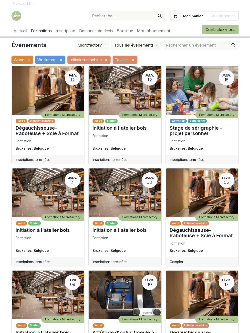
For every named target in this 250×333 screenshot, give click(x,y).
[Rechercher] (160, 15)
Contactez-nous (220, 29)
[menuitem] (20, 31)
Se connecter (222, 15)
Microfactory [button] (90, 45)
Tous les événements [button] (134, 45)
